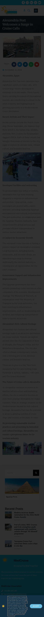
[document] (22, 308)
